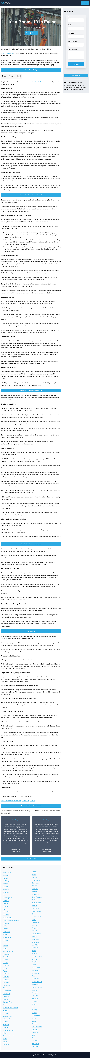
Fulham (5, 960)
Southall (32, 800)
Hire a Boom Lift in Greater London (34, 82)
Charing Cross (7, 1016)
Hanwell (18, 800)
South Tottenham (37, 897)
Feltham (5, 968)
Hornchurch (35, 1043)
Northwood (6, 985)
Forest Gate (35, 979)
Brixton (34, 874)
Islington (5, 1033)
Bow (33, 914)
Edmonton (35, 931)
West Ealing (5, 800)
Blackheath (35, 970)
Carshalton (35, 922)
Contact (84, 3)
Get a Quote (29, 33)
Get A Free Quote (31, 858)
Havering (35, 1041)
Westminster (7, 1019)
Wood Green (36, 880)
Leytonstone (35, 973)
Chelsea (5, 988)
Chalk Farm (6, 993)
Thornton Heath (37, 917)
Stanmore (6, 965)
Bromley (34, 925)
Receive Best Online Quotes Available (31, 195)
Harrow (5, 895)
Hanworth (6, 982)
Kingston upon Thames (10, 1007)
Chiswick (6, 900)
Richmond (6, 931)
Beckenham (35, 984)
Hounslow (6, 912)
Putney (5, 971)
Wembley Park (7, 898)
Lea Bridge (35, 908)
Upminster (35, 1046)
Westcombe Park (37, 981)
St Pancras (6, 1013)
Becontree (35, 1024)
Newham (34, 990)
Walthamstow (36, 967)
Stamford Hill (36, 894)
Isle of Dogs (35, 945)
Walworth (35, 886)
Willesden (6, 914)
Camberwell (35, 883)
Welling (34, 1012)
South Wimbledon (8, 1030)
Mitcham (34, 891)
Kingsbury (6, 923)
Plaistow (34, 976)
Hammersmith (7, 917)
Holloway (6, 1024)
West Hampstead (8, 951)
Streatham (35, 888)
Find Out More (31, 631)
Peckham (35, 900)
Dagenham (35, 1032)
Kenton (5, 906)
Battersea (6, 996)
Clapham (6, 1027)
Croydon (34, 962)
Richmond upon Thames (11, 920)
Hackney (34, 905)
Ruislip (5, 943)
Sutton (34, 919)
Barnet (5, 1038)
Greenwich (35, 948)
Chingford (35, 993)
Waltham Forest (37, 956)
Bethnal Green (36, 902)
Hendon (5, 945)
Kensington (6, 954)
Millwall (34, 936)
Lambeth (6, 1044)
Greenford (12, 800)
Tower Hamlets (36, 911)
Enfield (34, 950)
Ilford (33, 1007)
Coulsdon (35, 995)
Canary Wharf (36, 933)
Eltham (34, 1004)
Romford (34, 1038)
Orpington (35, 1029)
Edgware (6, 979)
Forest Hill (35, 928)
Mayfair (5, 999)
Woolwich (35, 1001)
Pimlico (5, 1010)
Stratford (34, 953)
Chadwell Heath (37, 1026)
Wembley (6, 889)
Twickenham (7, 937)
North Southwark (8, 1036)
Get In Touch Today (31, 70)
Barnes (5, 929)
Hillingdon (6, 926)
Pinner (5, 934)
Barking (34, 1010)
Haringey (35, 877)
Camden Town (7, 1002)
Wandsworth (7, 991)
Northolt (5, 886)
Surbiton (5, 1022)
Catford (34, 964)
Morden (34, 871)
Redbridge (35, 998)
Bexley (34, 1035)
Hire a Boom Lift (8, 53)
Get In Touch (76, 75)
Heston (5, 903)
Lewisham (35, 959)
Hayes (5, 909)
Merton (5, 1041)
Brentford (6, 892)
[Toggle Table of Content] (18, 76)
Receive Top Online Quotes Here (31, 544)
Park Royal (25, 800)
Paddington (6, 974)
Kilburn (5, 940)
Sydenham (35, 942)
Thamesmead (36, 1015)
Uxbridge (6, 976)
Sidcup (34, 1018)
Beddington (35, 939)
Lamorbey (35, 1021)
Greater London (37, 987)
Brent (5, 948)
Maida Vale (6, 957)
